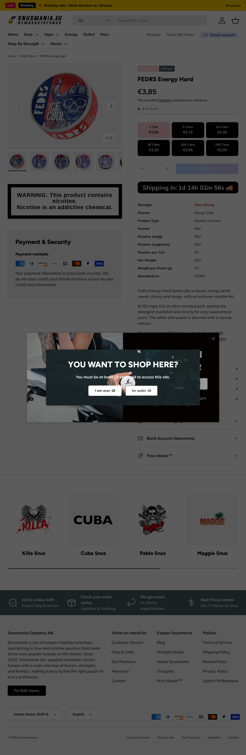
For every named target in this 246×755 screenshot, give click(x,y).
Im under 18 (141, 390)
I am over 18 (105, 390)
